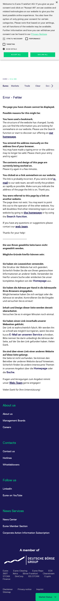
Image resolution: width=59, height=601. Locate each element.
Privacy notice (25, 589)
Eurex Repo (38, 570)
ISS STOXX (34, 576)
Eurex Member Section (15, 526)
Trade (27, 86)
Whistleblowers (11, 464)
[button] (4, 39)
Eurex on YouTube (12, 495)
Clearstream (48, 573)
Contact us (9, 451)
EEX (50, 570)
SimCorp (19, 576)
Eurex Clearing (20, 570)
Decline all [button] (43, 54)
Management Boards (14, 420)
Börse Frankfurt (30, 573)
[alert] (29, 30)
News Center (10, 519)
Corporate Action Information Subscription (26, 532)
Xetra (15, 573)
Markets (15, 86)
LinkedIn (7, 488)
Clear (37, 86)
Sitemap (7, 592)
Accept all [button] (16, 54)
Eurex (5, 79)
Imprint (39, 589)
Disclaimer (8, 589)
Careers (7, 427)
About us (7, 413)
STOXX (6, 576)
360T (5, 573)
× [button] (57, 2)
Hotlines (7, 457)
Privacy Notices (39, 34)
